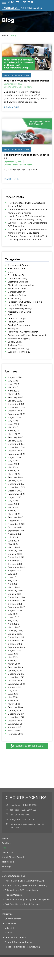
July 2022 (13, 537)
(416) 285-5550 (29, 805)
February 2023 (15, 517)
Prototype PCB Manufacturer (23, 332)
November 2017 (16, 717)
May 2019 (13, 657)
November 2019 (16, 640)
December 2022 (16, 520)
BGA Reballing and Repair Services (22, 904)
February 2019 (15, 667)
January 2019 (14, 670)
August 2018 (14, 687)
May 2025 (13, 427)
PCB (10, 315)
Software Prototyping (19, 338)
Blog (4, 848)
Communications (13, 919)
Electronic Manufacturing (16, 75)
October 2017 (15, 720)
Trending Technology (18, 348)
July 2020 (13, 614)
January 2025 (15, 441)
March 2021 (14, 587)
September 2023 (16, 494)
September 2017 (16, 724)
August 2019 (14, 650)
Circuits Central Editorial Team (18, 87)
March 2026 (14, 394)
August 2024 (15, 457)
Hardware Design (17, 295)
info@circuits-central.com (22, 819)
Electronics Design (17, 288)
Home (5, 35)
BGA (10, 272)
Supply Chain (15, 342)
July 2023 (13, 500)
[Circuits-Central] (20, 2)
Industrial (9, 928)
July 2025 (13, 420)
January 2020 (15, 634)
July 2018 (13, 690)
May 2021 (13, 580)
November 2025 (16, 407)
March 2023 (14, 514)
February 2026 (15, 397)
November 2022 (16, 524)
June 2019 (13, 654)
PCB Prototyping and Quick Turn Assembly (26, 885)
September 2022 (16, 530)
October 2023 (15, 491)
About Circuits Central (13, 857)
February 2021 (15, 590)
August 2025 (14, 417)
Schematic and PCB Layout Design (22, 890)
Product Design (16, 322)
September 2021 (16, 567)
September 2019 (16, 647)
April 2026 (13, 391)
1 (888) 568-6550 (33, 8)
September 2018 (16, 684)
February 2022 (15, 550)
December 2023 (16, 484)
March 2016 (14, 730)
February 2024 (15, 477)
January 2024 (15, 480)
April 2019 (13, 660)
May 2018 (13, 697)
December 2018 (16, 674)
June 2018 (13, 694)
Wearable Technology (19, 352)
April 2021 (13, 584)
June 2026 (13, 384)
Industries (7, 914)
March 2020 (14, 627)
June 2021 (13, 577)
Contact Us (11, 8)
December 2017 (16, 714)
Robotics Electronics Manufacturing (22, 947)
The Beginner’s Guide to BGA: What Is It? (26, 156)
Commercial (11, 923)
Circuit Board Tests (17, 275)
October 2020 (15, 604)
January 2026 (15, 401)
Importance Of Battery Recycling (25, 302)
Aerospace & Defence (19, 265)
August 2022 (14, 534)
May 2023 (13, 507)
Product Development (19, 325)
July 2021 (13, 574)
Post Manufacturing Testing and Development (27, 899)
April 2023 (13, 510)
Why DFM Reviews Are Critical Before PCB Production (27, 224)
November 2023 (16, 487)
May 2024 (13, 467)
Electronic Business (18, 282)
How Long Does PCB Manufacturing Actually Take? (26, 204)
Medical (8, 933)
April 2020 (13, 624)
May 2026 (13, 387)
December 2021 (16, 557)
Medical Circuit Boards (19, 312)
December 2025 (16, 404)
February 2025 (15, 437)
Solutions (6, 843)
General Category (17, 292)
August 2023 (14, 497)
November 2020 (16, 600)
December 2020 (16, 597)
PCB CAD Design (17, 318)
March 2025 (14, 434)
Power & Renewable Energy (18, 942)
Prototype (13, 328)
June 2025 (13, 424)
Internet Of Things (17, 305)
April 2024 (13, 470)
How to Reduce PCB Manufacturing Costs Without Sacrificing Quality (26, 218)
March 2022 (14, 547)
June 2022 (13, 540)
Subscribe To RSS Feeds (29, 746)
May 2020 (13, 620)
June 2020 (13, 617)
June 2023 (13, 504)
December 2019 (16, 637)
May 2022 (13, 544)
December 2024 (16, 444)
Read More (11, 107)
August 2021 (14, 570)
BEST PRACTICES (17, 268)
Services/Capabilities (13, 876)
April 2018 (13, 700)
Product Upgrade (13, 895)
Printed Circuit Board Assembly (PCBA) (24, 881)
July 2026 (13, 380)
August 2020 (15, 610)
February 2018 (15, 707)
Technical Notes (16, 345)
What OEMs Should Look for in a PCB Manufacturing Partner (27, 211)
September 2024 (16, 454)
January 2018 (14, 710)
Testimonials (8, 862)
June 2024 (13, 464)
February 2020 (15, 630)
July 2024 (13, 460)
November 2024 (16, 447)
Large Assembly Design (20, 308)
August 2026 (14, 377)
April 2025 (13, 430)
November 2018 (16, 677)
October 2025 (15, 410)
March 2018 (14, 704)
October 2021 (15, 564)
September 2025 (16, 414)
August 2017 (14, 727)
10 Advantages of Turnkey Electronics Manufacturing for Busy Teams (27, 231)
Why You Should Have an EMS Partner (26, 80)
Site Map (6, 866)
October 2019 (15, 644)
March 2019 (14, 664)
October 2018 (15, 680)
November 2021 (16, 560)
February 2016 (15, 734)
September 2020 (16, 607)
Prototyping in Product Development (27, 335)
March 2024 (14, 474)
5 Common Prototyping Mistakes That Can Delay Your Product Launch (27, 238)
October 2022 (15, 527)
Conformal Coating (17, 278)
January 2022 (15, 554)
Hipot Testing (14, 298)
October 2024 (15, 450)
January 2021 (14, 594)
